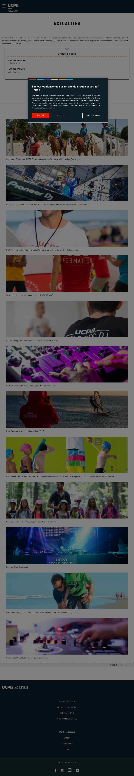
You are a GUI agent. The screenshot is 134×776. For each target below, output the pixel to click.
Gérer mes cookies (93, 115)
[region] (68, 100)
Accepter (40, 115)
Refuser (60, 115)
